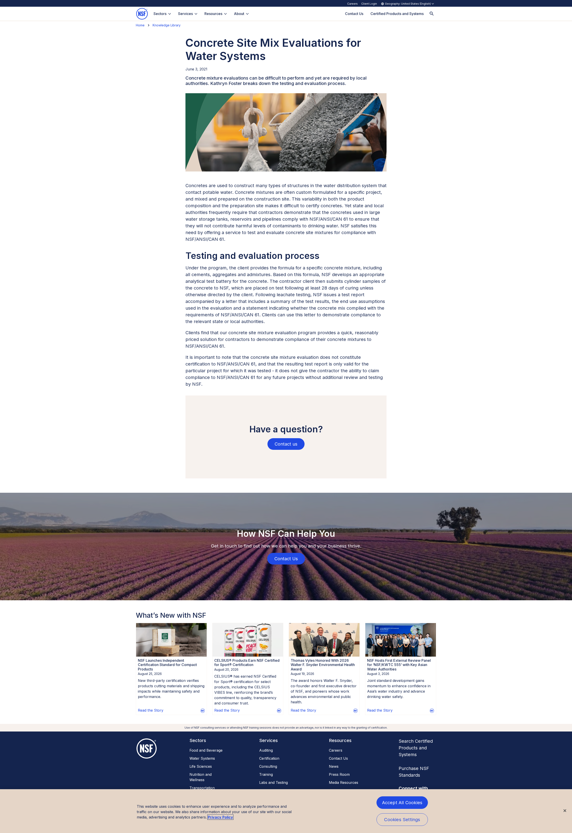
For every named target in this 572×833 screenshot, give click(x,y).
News (334, 766)
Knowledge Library (167, 25)
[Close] (565, 811)
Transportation (202, 788)
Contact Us (338, 758)
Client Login (369, 3)
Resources (213, 13)
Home (140, 25)
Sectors (160, 13)
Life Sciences (200, 766)
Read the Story (150, 710)
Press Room (339, 774)
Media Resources (343, 782)
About (239, 13)
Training (266, 774)
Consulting (268, 766)
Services (185, 13)
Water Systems (202, 758)
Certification (269, 758)
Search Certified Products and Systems (416, 747)
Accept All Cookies (402, 802)
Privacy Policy (220, 817)
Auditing (266, 750)
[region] (286, 811)
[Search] (431, 14)
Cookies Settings (402, 819)
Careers (352, 3)
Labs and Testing (273, 782)
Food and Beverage (206, 750)
